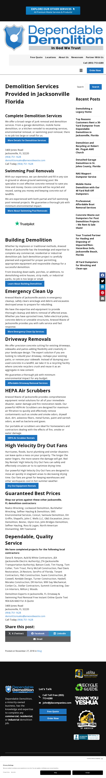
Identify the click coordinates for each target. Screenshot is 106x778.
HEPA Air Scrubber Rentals (21, 438)
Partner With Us (95, 57)
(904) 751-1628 (13, 156)
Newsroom (77, 57)
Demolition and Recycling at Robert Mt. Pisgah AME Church (87, 147)
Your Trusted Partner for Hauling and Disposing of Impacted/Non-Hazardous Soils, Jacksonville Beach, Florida (88, 245)
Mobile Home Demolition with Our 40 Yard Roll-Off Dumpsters (88, 188)
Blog (39, 651)
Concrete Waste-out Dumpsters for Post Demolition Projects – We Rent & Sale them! (88, 221)
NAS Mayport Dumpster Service (86, 175)
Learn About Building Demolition (25, 283)
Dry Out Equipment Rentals (22, 485)
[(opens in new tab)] (86, 700)
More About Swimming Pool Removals (27, 210)
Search (80, 86)
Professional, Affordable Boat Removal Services (86, 204)
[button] (96, 87)
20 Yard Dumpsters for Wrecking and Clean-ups (87, 265)
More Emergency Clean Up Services (26, 331)
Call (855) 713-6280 (93, 62)
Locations (50, 57)
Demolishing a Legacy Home (84, 110)
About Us (64, 57)
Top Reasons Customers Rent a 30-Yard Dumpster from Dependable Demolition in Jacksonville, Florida (88, 127)
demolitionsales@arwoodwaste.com (25, 160)
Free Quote (36, 57)
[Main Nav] (81, 70)
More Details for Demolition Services (27, 140)
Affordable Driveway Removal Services (28, 383)
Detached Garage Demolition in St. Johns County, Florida (88, 163)
